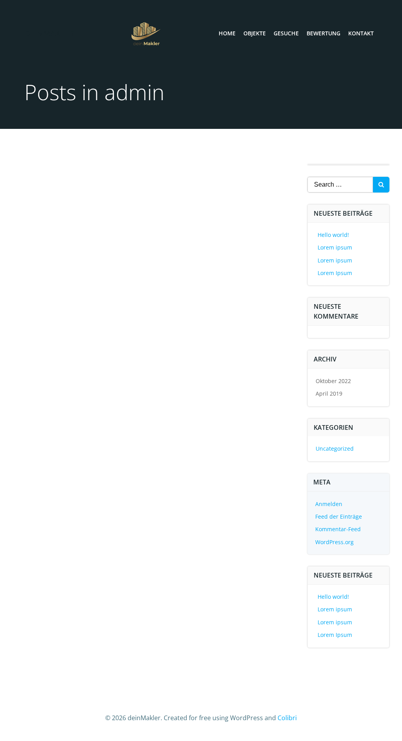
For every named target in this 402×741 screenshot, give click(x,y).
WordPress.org (334, 542)
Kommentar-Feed (338, 529)
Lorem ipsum (335, 247)
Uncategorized (335, 448)
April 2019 (329, 393)
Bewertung (323, 33)
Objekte (254, 33)
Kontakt (361, 33)
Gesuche (286, 33)
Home (227, 33)
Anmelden (328, 504)
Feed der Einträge (338, 516)
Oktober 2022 (333, 381)
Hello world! (333, 234)
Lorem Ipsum (335, 273)
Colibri (287, 717)
